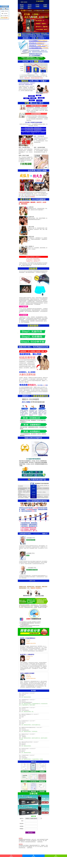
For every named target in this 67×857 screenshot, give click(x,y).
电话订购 (33, 856)
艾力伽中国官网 (35, 849)
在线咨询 (11, 856)
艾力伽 (31, 849)
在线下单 (55, 856)
